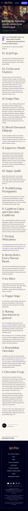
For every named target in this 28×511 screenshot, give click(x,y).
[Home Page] (8, 2)
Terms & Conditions (13, 462)
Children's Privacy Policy (13, 471)
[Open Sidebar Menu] (2, 3)
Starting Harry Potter (13, 476)
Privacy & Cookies (13, 468)
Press (13, 456)
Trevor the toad (16, 90)
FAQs (13, 459)
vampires (4, 141)
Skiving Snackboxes (7, 325)
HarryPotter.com (11, 489)
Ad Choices (14, 465)
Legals (13, 473)
